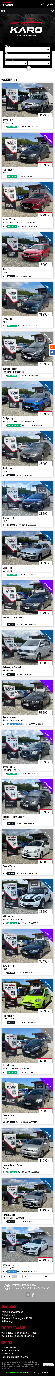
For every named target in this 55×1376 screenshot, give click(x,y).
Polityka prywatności (12, 1311)
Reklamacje (7, 1321)
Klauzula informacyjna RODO (16, 1318)
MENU (3, 11)
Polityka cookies (9, 1315)
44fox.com (45, 1372)
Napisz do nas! (21, 1372)
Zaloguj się (48, 4)
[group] (27, 29)
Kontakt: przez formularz (14, 1356)
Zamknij (48, 1365)
